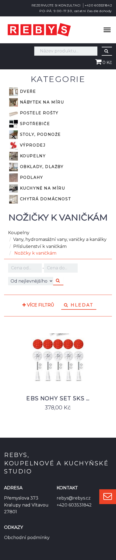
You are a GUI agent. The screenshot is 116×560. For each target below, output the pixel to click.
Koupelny (32, 155)
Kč (25, 268)
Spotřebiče (34, 123)
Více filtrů (40, 305)
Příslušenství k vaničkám (40, 246)
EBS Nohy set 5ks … (58, 398)
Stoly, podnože (39, 134)
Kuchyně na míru (41, 188)
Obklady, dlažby (41, 166)
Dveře (27, 91)
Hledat (81, 305)
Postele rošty (38, 112)
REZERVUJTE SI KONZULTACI (56, 5)
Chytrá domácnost (44, 198)
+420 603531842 (98, 5)
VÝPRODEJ (31, 144)
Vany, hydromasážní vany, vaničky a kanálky (60, 239)
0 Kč (106, 62)
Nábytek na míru (41, 101)
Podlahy (30, 177)
